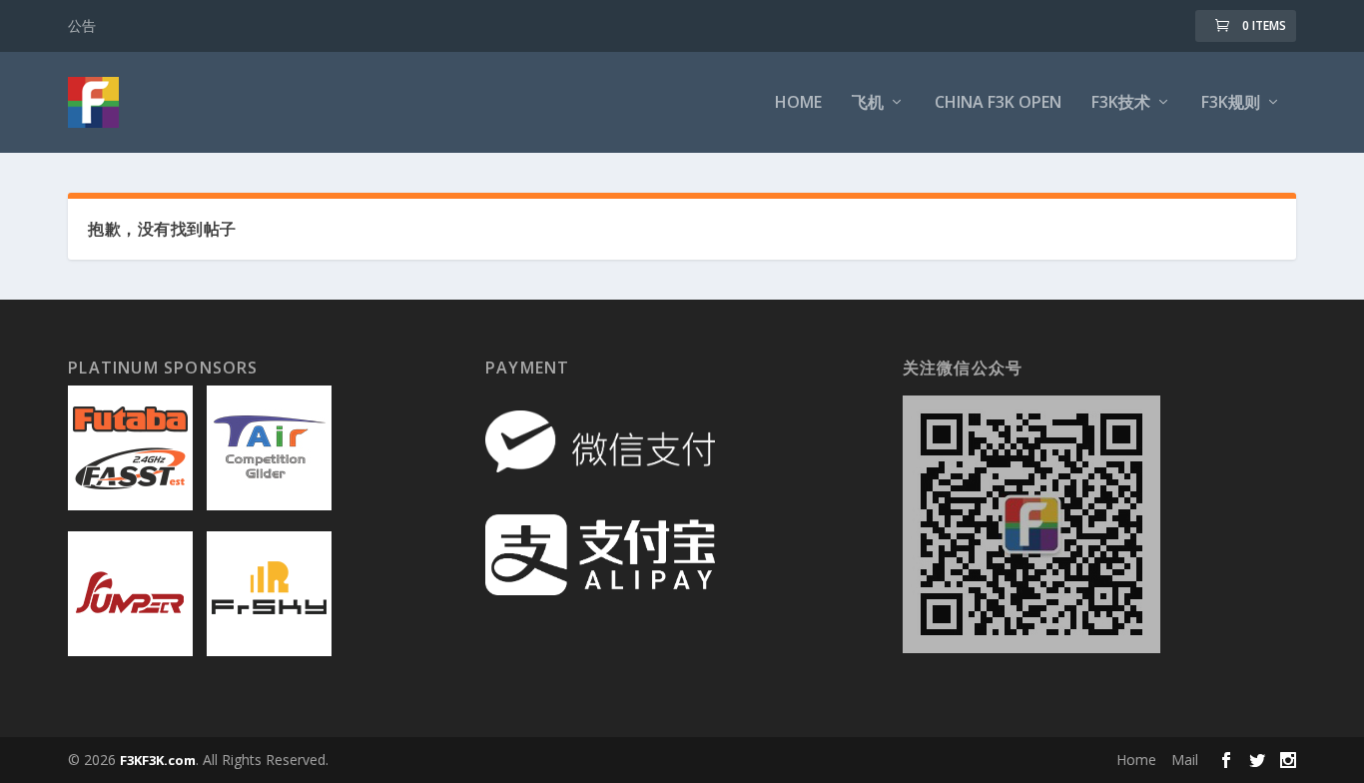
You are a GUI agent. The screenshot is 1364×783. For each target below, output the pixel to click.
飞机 (868, 103)
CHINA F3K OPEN (998, 103)
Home (798, 103)
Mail (1184, 759)
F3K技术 (1120, 103)
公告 (82, 25)
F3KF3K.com (158, 760)
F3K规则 (1230, 103)
